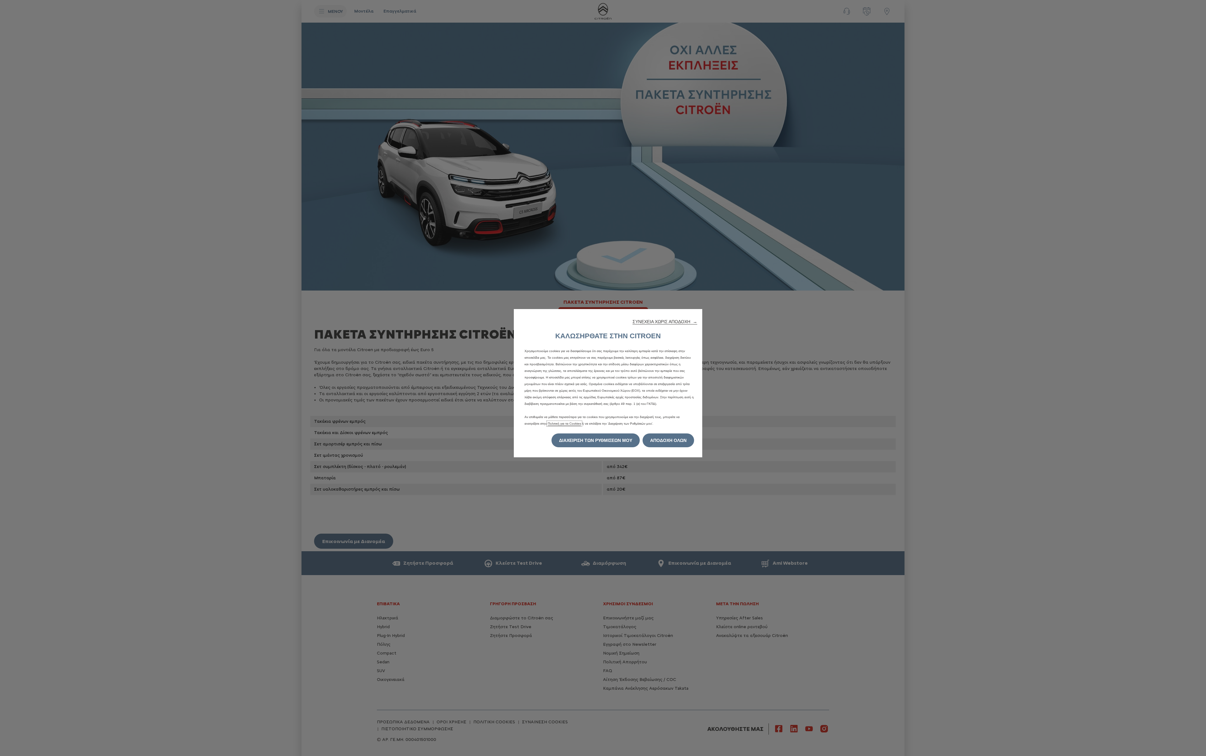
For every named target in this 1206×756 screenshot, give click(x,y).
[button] (665, 321)
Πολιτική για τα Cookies (564, 423)
